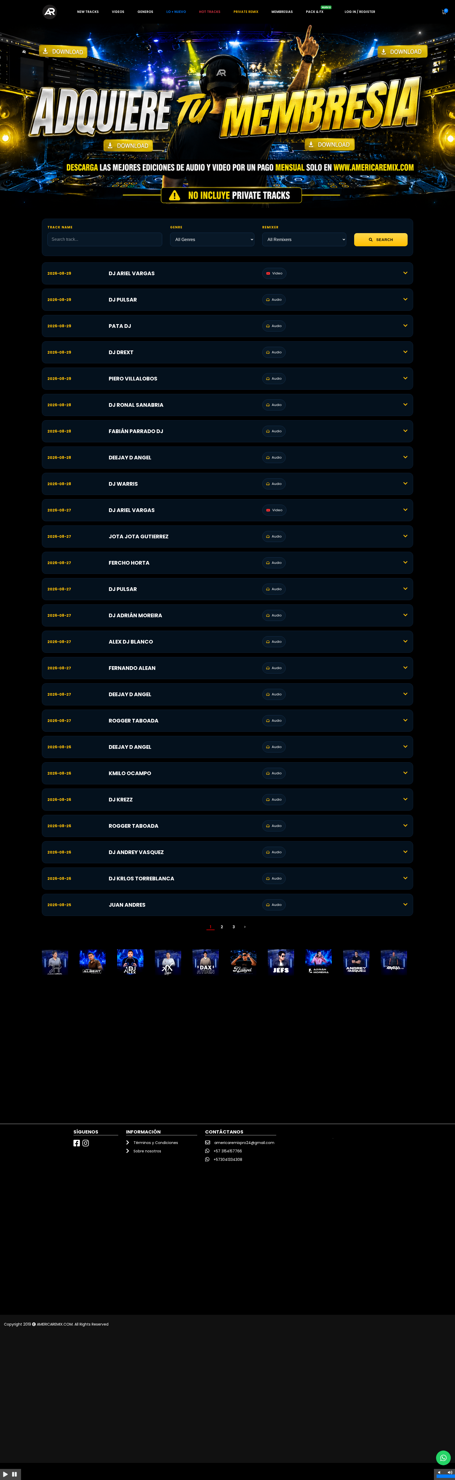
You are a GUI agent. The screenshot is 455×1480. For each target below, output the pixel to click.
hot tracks (209, 11)
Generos (145, 11)
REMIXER (270, 227)
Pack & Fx (318, 10)
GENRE (176, 227)
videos (118, 11)
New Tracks (88, 11)
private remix (246, 11)
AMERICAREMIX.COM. (55, 1324)
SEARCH (384, 240)
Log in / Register (360, 11)
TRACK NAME (60, 227)
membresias (282, 11)
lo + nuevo (176, 11)
